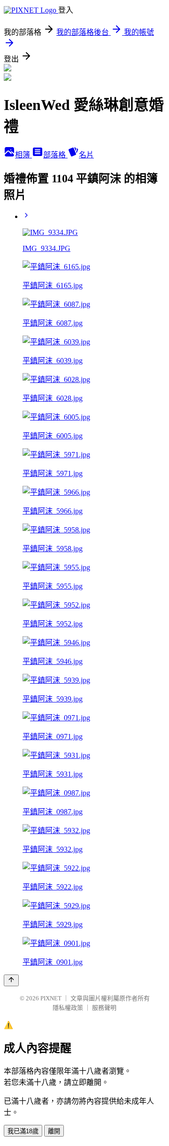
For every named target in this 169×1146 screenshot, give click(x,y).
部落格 (55, 155)
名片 (86, 155)
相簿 (23, 155)
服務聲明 (104, 1007)
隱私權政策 (68, 1007)
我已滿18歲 (23, 1131)
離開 (54, 1131)
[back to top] (11, 980)
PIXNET (50, 998)
